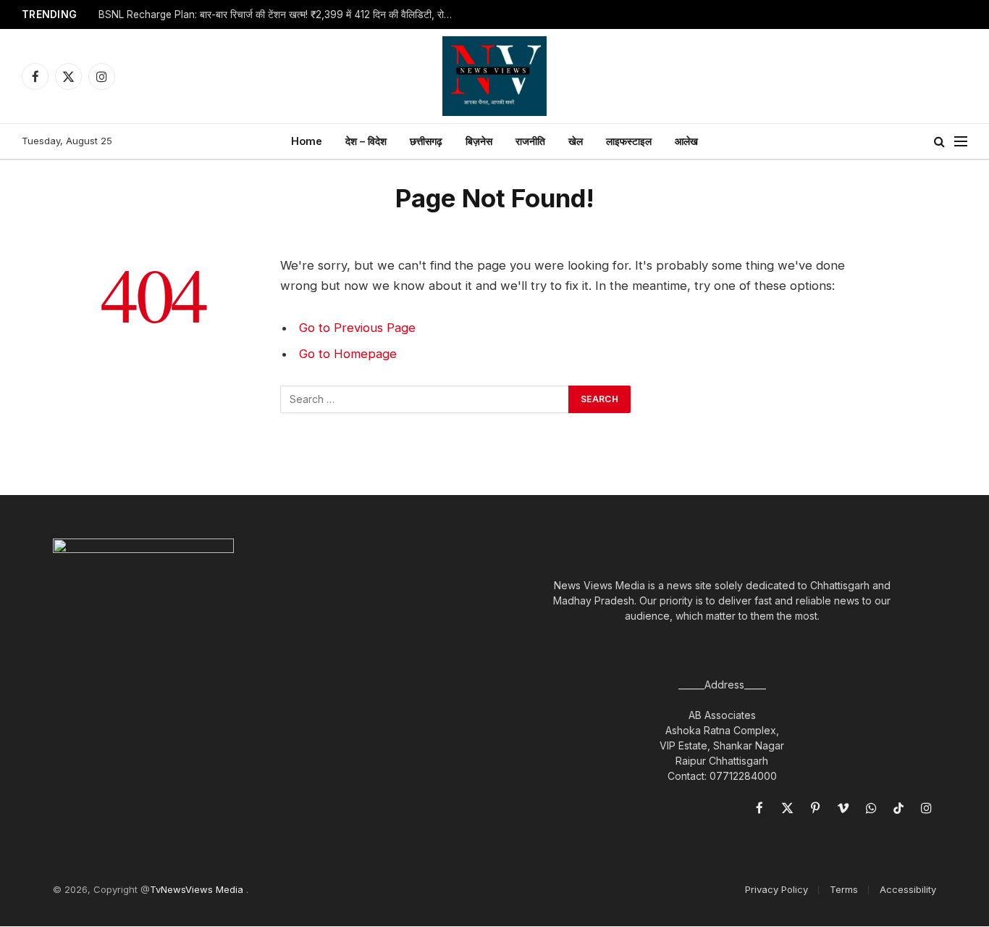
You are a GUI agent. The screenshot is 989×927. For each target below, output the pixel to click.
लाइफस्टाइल (629, 141)
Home (306, 141)
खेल (575, 141)
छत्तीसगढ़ (426, 141)
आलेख (686, 141)
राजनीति (530, 141)
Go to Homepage (348, 353)
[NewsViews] (494, 76)
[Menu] (960, 141)
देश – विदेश (366, 141)
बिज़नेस (479, 141)
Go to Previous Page (357, 327)
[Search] (939, 141)
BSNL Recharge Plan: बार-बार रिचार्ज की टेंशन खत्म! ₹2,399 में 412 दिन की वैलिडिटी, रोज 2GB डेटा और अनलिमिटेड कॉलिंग (279, 14)
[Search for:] (425, 399)
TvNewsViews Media (198, 889)
